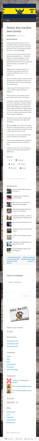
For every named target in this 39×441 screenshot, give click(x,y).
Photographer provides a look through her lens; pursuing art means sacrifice (14, 260)
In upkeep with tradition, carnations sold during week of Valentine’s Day (22, 216)
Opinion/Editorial (21, 178)
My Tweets (10, 331)
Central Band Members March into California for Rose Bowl (21, 210)
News (8, 359)
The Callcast (10, 367)
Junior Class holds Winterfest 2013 (22, 222)
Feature (9, 356)
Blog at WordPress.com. (13, 432)
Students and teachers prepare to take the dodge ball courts (28, 259)
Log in (8, 414)
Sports (8, 361)
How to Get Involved (12, 369)
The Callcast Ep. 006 (12, 343)
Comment (26, 296)
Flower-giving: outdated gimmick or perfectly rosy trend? (21, 243)
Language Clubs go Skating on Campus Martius (20, 197)
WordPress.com (11, 422)
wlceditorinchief (11, 36)
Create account (11, 412)
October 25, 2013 (20, 35)
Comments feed (11, 420)
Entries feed (10, 417)
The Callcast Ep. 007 (12, 341)
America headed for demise (24, 386)
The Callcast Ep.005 (12, 346)
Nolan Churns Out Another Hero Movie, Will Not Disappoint (21, 203)
